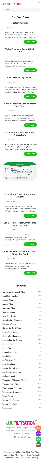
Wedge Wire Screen (10, 400)
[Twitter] (19, 437)
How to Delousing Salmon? (20, 77)
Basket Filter (7, 300)
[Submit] (38, 9)
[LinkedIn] (22, 437)
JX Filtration (20, 452)
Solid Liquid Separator (11, 372)
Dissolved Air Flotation (12, 320)
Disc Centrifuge (9, 316)
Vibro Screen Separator (12, 388)
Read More (30, 42)
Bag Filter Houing (29, 428)
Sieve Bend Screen (10, 364)
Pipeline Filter (8, 344)
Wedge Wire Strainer (11, 404)
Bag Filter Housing (10, 296)
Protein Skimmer (20, 23)
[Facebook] (15, 437)
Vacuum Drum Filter (10, 384)
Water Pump (7, 396)
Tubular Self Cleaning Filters (14, 380)
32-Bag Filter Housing (28, 458)
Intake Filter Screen (10, 332)
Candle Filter (7, 304)
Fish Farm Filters (9, 324)
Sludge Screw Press (10, 368)
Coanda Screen (8, 312)
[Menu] (38, 3)
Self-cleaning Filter (10, 360)
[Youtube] (29, 437)
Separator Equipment (21, 433)
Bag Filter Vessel (18, 455)
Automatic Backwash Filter (13, 292)
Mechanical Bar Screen (12, 340)
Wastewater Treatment (12, 392)
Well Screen (7, 408)
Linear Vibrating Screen (12, 336)
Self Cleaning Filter (13, 430)
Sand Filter (6, 356)
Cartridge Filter (8, 308)
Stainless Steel (8, 376)
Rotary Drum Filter (10, 352)
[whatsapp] (25, 437)
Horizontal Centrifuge (11, 328)
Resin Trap (6, 348)
